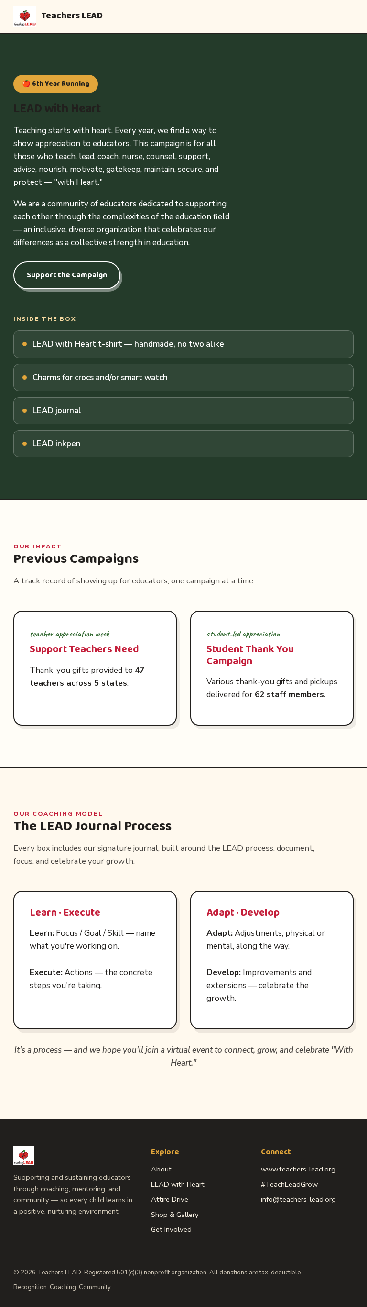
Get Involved (171, 1229)
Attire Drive (169, 1199)
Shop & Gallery (175, 1214)
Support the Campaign (67, 275)
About (161, 1169)
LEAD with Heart (178, 1184)
